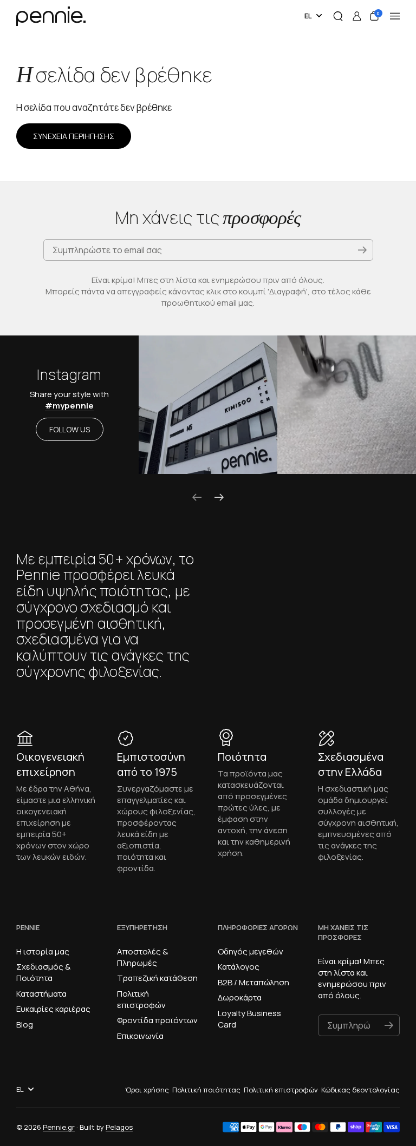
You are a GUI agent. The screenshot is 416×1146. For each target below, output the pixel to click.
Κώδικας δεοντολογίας (360, 1090)
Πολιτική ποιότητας (206, 1090)
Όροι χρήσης (147, 1090)
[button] (338, 16)
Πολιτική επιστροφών (281, 1090)
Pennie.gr (59, 1127)
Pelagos (119, 1127)
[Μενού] (395, 16)
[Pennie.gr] (54, 16)
